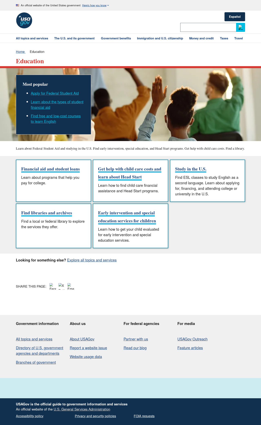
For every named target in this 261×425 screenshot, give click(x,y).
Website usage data (86, 356)
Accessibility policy (29, 416)
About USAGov (82, 339)
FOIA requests (144, 416)
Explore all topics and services (92, 260)
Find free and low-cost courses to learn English (56, 118)
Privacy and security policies (95, 416)
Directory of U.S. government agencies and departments (39, 350)
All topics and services (34, 339)
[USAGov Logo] (24, 20)
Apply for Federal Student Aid (55, 93)
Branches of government (36, 362)
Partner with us (136, 339)
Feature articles (190, 347)
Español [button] (235, 16)
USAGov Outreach (192, 339)
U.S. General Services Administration (82, 409)
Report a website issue (88, 347)
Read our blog (135, 347)
